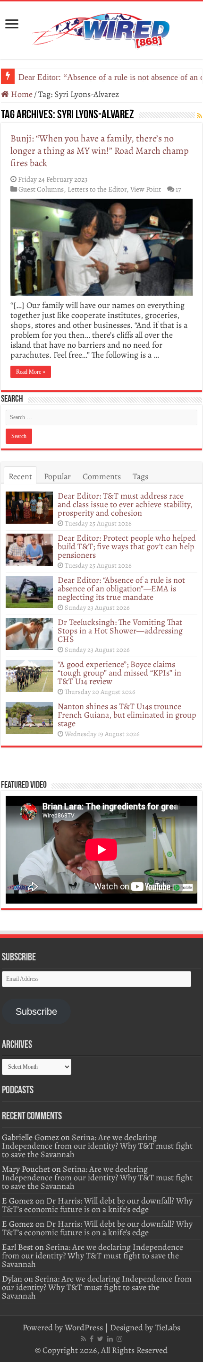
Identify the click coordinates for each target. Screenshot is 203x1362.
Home (21, 94)
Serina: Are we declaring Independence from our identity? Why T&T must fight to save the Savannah (97, 1146)
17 (178, 189)
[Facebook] (91, 1338)
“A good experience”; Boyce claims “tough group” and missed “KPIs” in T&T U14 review (119, 673)
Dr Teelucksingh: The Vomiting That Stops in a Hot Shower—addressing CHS (120, 630)
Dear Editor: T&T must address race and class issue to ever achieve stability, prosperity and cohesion (125, 504)
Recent (20, 476)
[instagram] (119, 1338)
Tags (140, 476)
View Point (145, 189)
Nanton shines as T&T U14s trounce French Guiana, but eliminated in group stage (127, 715)
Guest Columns (41, 189)
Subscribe (36, 1011)
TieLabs (167, 1327)
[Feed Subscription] (199, 116)
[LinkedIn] (110, 1338)
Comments (102, 476)
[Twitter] (100, 1338)
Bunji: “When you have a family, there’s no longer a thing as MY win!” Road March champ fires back (99, 150)
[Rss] (83, 1338)
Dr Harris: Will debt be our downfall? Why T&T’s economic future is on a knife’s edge (97, 1205)
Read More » (30, 372)
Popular (57, 476)
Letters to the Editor (97, 189)
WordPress (84, 1327)
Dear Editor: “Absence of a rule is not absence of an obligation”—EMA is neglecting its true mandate (121, 588)
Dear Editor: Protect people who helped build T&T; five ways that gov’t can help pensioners (127, 546)
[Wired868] (101, 28)
